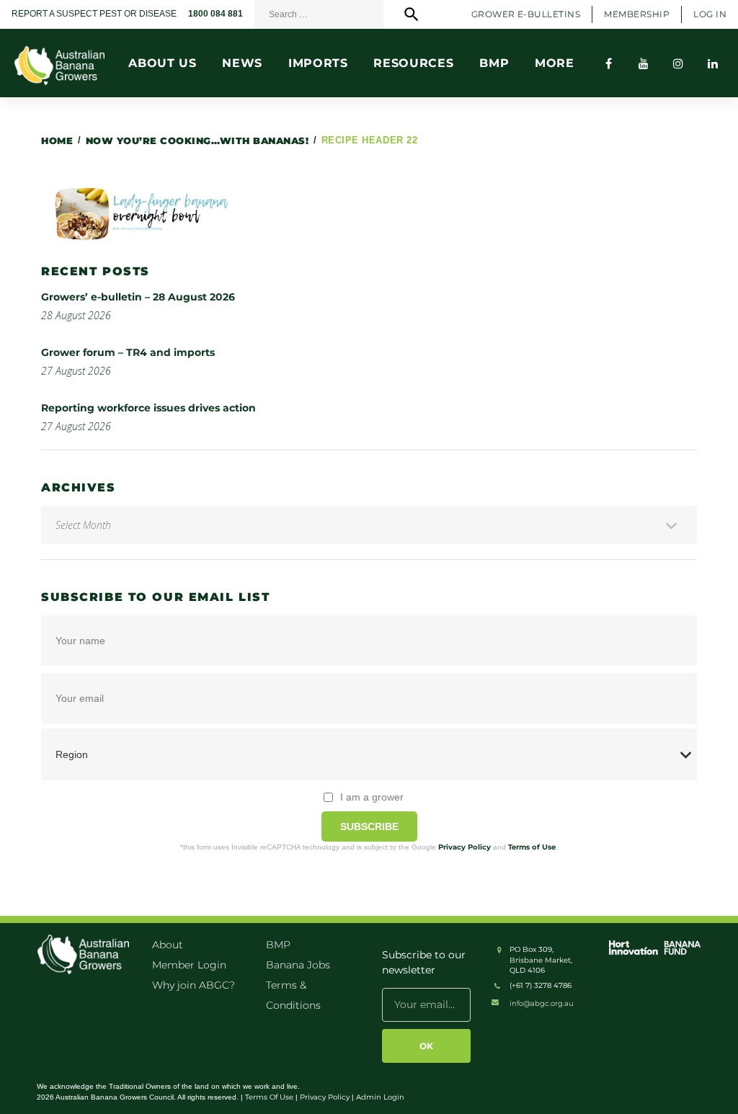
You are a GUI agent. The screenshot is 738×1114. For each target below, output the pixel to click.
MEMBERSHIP (637, 14)
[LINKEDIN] (712, 63)
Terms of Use (532, 847)
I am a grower (372, 797)
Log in (709, 14)
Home (57, 140)
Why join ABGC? (193, 985)
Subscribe (369, 826)
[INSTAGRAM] (678, 63)
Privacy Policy (464, 847)
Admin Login (380, 1097)
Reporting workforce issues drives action (148, 407)
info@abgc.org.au (542, 1003)
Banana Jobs (298, 964)
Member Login (189, 964)
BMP (278, 944)
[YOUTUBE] (643, 63)
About (167, 944)
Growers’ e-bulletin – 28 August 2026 (138, 296)
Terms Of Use (269, 1097)
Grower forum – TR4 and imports (128, 352)
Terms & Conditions (293, 995)
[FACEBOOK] (609, 63)
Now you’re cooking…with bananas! (197, 140)
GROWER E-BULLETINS (526, 14)
